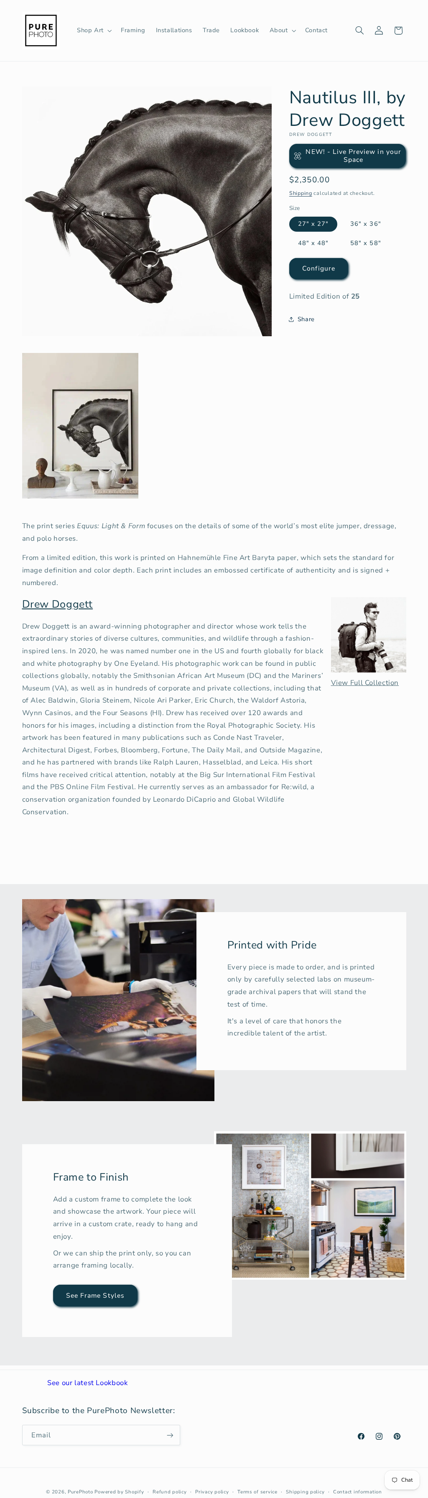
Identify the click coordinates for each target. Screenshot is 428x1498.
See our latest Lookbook (87, 1383)
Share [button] (306, 319)
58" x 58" (365, 243)
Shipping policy (305, 1491)
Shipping (300, 193)
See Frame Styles (95, 1295)
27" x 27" (313, 224)
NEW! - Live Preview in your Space (353, 155)
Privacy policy (212, 1491)
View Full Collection (365, 683)
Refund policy (170, 1491)
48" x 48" (313, 243)
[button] (93, 30)
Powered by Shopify (119, 1491)
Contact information (357, 1491)
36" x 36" (365, 224)
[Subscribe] (169, 1435)
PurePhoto (80, 1491)
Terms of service (257, 1491)
